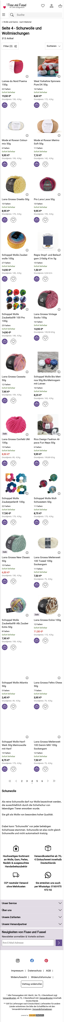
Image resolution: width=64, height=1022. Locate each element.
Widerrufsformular (41, 977)
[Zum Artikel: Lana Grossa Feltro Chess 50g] (48, 668)
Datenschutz (35, 970)
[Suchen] (12, 15)
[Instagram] (18, 961)
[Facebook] (32, 961)
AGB (48, 970)
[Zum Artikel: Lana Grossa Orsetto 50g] (16, 184)
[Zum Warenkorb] (60, 6)
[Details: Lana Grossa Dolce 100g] (37, 614)
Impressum (17, 970)
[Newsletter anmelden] (59, 943)
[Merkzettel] (43, 6)
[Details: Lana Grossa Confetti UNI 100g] (5, 433)
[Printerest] (46, 961)
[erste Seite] (10, 781)
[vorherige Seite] (16, 781)
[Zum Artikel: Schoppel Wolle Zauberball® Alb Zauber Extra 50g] (16, 605)
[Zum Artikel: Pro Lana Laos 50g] (48, 184)
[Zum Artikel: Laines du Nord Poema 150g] (16, 66)
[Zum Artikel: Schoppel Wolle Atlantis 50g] (16, 668)
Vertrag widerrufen (32, 983)
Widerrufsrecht (19, 977)
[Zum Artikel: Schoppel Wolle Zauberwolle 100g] (16, 240)
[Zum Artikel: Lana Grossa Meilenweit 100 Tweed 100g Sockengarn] (48, 542)
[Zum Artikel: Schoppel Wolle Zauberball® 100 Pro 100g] (16, 299)
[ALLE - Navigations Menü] (4, 14)
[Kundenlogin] (51, 6)
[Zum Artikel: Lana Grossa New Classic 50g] (16, 542)
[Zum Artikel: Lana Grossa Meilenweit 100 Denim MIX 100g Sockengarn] (48, 727)
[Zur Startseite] (16, 6)
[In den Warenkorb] (4, 105)
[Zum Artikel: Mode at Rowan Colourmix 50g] (16, 125)
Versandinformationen (42, 1009)
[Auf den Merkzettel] (13, 105)
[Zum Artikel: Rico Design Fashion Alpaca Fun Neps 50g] (48, 424)
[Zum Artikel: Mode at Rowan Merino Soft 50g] (48, 125)
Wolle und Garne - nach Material (17, 22)
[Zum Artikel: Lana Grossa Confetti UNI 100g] (16, 424)
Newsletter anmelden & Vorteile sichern (23, 936)
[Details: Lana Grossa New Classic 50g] (5, 552)
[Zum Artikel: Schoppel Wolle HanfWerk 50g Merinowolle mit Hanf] (16, 727)
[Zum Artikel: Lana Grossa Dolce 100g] (48, 605)
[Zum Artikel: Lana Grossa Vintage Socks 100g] (48, 299)
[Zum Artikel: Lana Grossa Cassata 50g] (16, 362)
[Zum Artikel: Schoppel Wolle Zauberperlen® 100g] (16, 483)
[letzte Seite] (53, 781)
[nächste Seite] (48, 781)
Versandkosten (9, 998)
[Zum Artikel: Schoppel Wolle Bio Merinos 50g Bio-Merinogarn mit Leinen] (48, 362)
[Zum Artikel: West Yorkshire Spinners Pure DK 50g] (48, 66)
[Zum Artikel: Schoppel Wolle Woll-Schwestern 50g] (48, 483)
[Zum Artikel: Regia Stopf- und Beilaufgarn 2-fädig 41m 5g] (48, 240)
